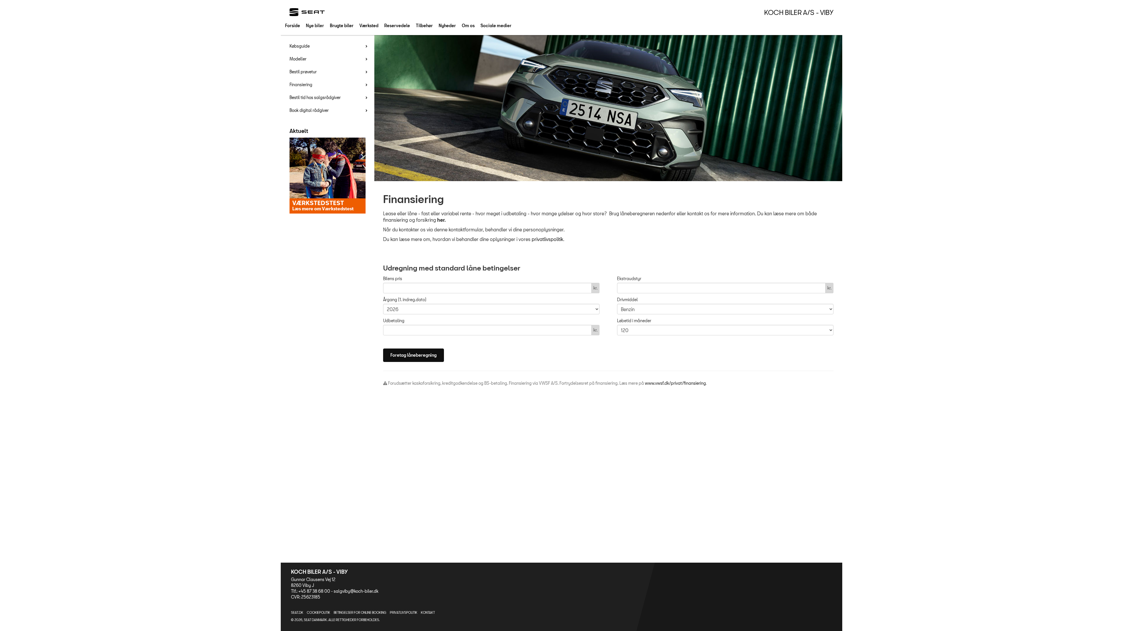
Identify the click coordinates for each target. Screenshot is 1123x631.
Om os (468, 25)
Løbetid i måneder (634, 320)
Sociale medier (495, 25)
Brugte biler (342, 25)
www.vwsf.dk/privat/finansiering (675, 383)
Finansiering (301, 84)
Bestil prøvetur (303, 71)
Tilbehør (424, 25)
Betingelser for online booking (360, 612)
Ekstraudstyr (629, 278)
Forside (292, 25)
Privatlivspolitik (403, 612)
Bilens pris (392, 278)
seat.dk (297, 612)
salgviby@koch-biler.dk (356, 591)
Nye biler (315, 25)
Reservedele (397, 25)
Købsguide (300, 46)
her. (441, 220)
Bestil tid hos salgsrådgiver (315, 97)
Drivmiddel (627, 299)
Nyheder (447, 25)
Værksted (368, 25)
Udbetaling (393, 320)
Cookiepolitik (318, 612)
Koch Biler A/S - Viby (798, 12)
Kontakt (428, 612)
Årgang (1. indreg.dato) (404, 299)
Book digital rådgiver (309, 110)
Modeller (298, 58)
